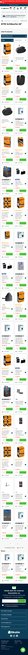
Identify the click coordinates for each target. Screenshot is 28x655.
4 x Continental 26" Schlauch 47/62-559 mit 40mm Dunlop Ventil (5, 464)
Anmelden (21, 601)
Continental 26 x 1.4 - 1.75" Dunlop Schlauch (5, 246)
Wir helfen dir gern (6, 611)
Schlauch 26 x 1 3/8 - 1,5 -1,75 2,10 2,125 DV (19, 59)
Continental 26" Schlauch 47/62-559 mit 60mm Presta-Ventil (18, 464)
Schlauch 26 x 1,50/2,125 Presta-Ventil (5, 121)
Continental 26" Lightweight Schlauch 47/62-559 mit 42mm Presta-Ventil (18, 215)
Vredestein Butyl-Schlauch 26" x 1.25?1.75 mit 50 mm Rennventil (19, 496)
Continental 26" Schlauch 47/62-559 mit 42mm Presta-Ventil (5, 61)
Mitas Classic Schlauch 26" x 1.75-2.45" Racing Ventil (19, 183)
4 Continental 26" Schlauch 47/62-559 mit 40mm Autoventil (6, 433)
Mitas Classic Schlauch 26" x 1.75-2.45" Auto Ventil (5, 278)
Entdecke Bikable (6, 614)
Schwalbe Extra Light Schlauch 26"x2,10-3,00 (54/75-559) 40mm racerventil (6, 568)
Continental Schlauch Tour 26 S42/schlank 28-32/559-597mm (19, 309)
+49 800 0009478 (4, 642)
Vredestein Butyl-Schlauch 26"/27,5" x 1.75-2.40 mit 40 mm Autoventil (6, 496)
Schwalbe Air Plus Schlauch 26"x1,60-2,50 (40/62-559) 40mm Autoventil (19, 247)
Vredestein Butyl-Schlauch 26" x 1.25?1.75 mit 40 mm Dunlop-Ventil (19, 433)
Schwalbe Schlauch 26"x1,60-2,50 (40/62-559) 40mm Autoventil (19, 123)
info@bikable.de (4, 643)
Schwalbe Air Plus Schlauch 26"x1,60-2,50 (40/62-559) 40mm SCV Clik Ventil (19, 528)
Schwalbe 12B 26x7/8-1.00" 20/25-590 (5, 527)
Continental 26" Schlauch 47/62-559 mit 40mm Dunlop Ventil (5, 372)
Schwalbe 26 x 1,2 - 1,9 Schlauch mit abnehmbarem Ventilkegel (19, 278)
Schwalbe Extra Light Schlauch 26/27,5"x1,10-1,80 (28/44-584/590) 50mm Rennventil (19, 340)
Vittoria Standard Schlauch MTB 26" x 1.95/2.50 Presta (19, 403)
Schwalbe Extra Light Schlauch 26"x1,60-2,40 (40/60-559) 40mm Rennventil (6, 340)
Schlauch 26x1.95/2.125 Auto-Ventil (6, 308)
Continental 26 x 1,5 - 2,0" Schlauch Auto (6, 153)
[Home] (2, 21)
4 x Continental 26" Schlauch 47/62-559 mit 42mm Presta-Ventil (5, 215)
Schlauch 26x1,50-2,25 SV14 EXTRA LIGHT (6, 403)
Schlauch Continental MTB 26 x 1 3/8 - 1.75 (19, 153)
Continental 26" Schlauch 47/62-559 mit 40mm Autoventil (5, 92)
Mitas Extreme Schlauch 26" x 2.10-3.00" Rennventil (18, 372)
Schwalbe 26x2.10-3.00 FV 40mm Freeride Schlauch (6, 183)
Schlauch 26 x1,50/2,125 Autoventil (18, 91)
